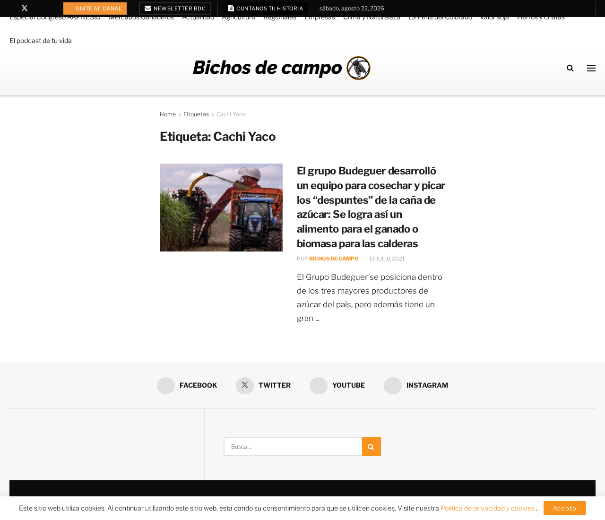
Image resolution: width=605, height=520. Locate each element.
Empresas (319, 17)
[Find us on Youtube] (37, 8)
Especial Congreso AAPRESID (55, 17)
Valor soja (494, 17)
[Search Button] (570, 68)
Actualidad (198, 17)
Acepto (565, 508)
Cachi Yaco (230, 114)
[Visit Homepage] (281, 67)
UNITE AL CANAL (98, 8)
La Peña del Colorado (440, 17)
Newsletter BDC (179, 8)
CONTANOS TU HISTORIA (269, 8)
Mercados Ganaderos (141, 17)
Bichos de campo (334, 258)
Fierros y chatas (541, 17)
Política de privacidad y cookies (488, 508)
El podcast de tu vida (40, 40)
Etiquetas (196, 114)
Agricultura (238, 17)
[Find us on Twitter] (24, 8)
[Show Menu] (591, 68)
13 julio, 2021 (386, 258)
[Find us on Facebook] (12, 8)
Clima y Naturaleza (371, 17)
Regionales (279, 17)
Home (168, 114)
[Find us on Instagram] (49, 8)
